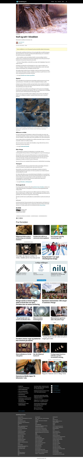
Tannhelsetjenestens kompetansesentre (59, 436)
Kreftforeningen (20, 444)
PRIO (53, 418)
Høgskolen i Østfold (21, 436)
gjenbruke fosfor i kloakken (38, 187)
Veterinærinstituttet (56, 451)
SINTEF (54, 424)
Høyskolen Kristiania (21, 440)
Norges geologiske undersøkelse (40, 442)
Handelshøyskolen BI (21, 432)
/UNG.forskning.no (56, 390)
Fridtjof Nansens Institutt (22, 431)
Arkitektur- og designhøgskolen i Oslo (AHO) (25, 418)
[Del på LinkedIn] (20, 218)
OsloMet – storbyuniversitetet (39, 453)
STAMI (54, 429)
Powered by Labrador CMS (41, 458)
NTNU (36, 423)
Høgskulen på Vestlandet (22, 439)
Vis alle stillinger (41, 280)
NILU (18, 454)
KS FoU (19, 443)
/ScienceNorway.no (56, 392)
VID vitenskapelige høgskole (57, 452)
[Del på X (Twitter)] (18, 218)
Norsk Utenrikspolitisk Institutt (40, 449)
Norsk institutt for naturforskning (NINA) (41, 450)
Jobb (63, 1)
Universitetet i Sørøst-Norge (57, 447)
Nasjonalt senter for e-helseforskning (41, 429)
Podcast (59, 1)
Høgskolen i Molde (21, 435)
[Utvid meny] (66, 1)
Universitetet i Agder (56, 440)
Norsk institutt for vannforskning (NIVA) (41, 452)
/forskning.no (55, 387)
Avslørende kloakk (25, 146)
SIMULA (54, 423)
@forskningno (56, 385)
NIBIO (19, 451)
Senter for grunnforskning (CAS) (58, 426)
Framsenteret (20, 429)
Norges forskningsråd (38, 441)
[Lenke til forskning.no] (32, 1)
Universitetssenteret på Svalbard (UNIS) (59, 448)
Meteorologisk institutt (21, 448)
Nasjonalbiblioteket (38, 424)
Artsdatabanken (20, 419)
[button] (17, 272)
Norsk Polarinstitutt (38, 445)
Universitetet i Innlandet (56, 443)
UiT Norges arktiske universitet (57, 439)
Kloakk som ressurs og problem (28, 75)
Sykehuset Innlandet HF (56, 435)
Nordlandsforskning (38, 437)
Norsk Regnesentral (38, 446)
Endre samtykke (21, 410)
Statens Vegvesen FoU (56, 431)
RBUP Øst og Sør (55, 419)
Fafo (18, 424)
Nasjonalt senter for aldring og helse (40, 428)
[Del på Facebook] (17, 218)
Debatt (52, 1)
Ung (56, 1)
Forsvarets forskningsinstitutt (22, 428)
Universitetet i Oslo (56, 444)
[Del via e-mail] (22, 218)
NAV (18, 449)
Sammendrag (42, 205)
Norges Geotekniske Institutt (39, 438)
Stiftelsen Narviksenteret (56, 432)
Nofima (36, 434)
